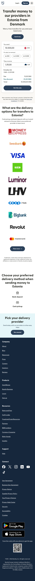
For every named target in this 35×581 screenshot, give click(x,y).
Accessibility (6, 511)
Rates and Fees (7, 410)
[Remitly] (2, 3)
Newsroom (5, 355)
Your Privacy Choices (9, 498)
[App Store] (13, 533)
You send (6, 44)
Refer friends (6, 436)
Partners (5, 423)
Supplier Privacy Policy (9, 493)
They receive (8, 61)
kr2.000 (16, 56)
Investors (5, 368)
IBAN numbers (6, 428)
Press (4, 359)
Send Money (6, 385)
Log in (17, 3)
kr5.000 (26, 56)
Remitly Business (7, 389)
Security (5, 506)
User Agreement (7, 480)
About (4, 346)
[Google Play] (13, 525)
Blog (3, 350)
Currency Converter (8, 432)
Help (3, 453)
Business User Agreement (10, 485)
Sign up (25, 3)
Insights (4, 441)
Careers (4, 363)
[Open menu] (32, 3)
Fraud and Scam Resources (11, 419)
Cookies (5, 515)
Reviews (4, 372)
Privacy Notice (7, 489)
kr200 (7, 56)
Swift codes (6, 415)
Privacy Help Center (8, 502)
